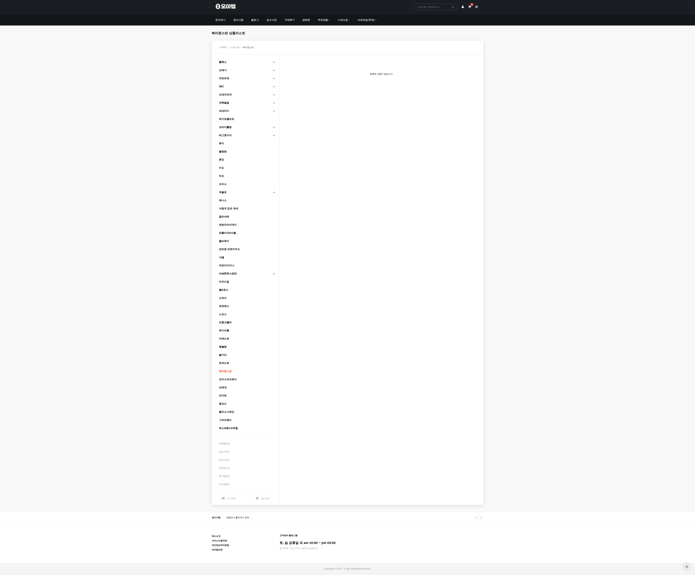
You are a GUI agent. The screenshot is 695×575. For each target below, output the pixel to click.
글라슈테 (224, 216)
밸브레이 (224, 241)
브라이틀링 (225, 127)
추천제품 (323, 19)
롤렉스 (223, 62)
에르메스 (224, 306)
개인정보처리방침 (220, 545)
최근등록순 (224, 484)
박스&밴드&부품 (228, 428)
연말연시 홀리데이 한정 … (239, 517)
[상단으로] (686, 566)
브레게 (223, 387)
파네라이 (224, 110)
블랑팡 (223, 151)
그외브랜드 (225, 419)
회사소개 (216, 536)
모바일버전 (217, 549)
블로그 (255, 19)
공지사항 (238, 19)
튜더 (221, 143)
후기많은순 (224, 476)
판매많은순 (224, 443)
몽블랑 (223, 346)
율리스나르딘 (226, 411)
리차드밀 (224, 281)
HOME (223, 47)
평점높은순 (224, 468)
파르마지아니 (226, 265)
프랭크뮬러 (225, 322)
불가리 (223, 354)
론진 (221, 159)
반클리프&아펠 (227, 232)
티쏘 (221, 175)
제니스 (223, 200)
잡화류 (306, 19)
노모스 (223, 314)
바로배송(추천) (366, 19)
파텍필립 (224, 102)
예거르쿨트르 (226, 118)
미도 (221, 167)
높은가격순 (224, 460)
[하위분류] (274, 62)
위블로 (223, 192)
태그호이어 (225, 135)
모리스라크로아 (228, 379)
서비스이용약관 (219, 540)
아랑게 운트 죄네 (228, 208)
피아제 (223, 395)
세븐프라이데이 (228, 224)
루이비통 (224, 330)
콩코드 (223, 403)
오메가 (223, 70)
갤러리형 (264, 498)
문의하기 (220, 19)
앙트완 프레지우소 (229, 249)
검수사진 (272, 19)
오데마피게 (225, 94)
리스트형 (231, 498)
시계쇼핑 (343, 19)
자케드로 (224, 338)
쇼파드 (223, 297)
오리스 (223, 184)
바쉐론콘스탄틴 (228, 273)
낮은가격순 (224, 451)
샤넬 (221, 257)
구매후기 (290, 19)
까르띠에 (224, 78)
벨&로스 (223, 289)
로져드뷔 (224, 363)
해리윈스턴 (248, 47)
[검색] (453, 7)
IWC (221, 86)
